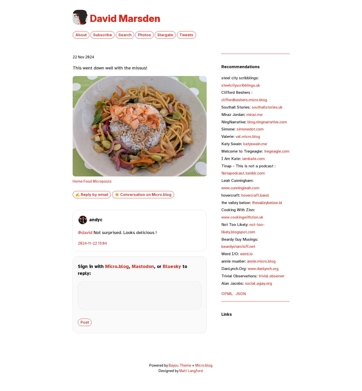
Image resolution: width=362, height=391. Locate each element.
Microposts (102, 181)
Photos (144, 35)
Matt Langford (191, 371)
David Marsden (125, 18)
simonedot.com (242, 129)
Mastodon (143, 266)
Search (125, 35)
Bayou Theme (180, 365)
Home (77, 181)
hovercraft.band (245, 195)
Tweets (186, 35)
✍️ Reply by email (91, 194)
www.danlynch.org (250, 268)
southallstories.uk (251, 107)
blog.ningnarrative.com (254, 122)
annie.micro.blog (248, 261)
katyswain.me (244, 143)
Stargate (165, 35)
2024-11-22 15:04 (92, 243)
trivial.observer (252, 276)
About (81, 35)
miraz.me (242, 114)
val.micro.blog (240, 136)
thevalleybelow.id (251, 202)
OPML (227, 293)
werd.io (237, 253)
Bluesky (172, 266)
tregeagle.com (255, 151)
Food (87, 181)
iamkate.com (243, 158)
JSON (241, 293)
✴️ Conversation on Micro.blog (143, 194)
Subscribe (102, 35)
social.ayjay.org (246, 283)
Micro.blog (117, 266)
